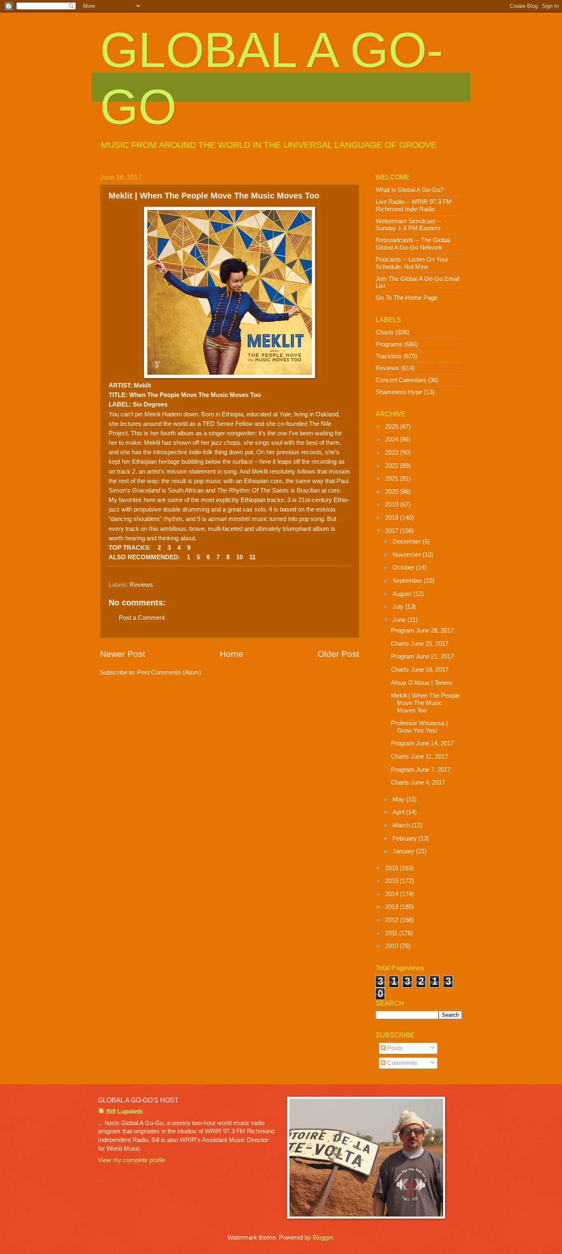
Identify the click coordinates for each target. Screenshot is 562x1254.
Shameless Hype (399, 392)
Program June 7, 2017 (421, 769)
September (408, 580)
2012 (392, 920)
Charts (385, 332)
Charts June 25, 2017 (419, 643)
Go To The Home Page (406, 297)
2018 (392, 517)
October (404, 567)
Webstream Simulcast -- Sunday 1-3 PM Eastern (408, 225)
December (407, 541)
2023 (392, 452)
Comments (401, 1063)
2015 (392, 881)
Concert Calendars (401, 380)
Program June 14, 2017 (422, 743)
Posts (394, 1048)
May (399, 799)
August (402, 594)
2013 (392, 907)
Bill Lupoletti (124, 1111)
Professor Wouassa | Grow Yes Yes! (419, 727)
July (398, 606)
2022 (392, 465)
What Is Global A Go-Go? (410, 190)
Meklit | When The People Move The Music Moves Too (425, 702)
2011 (392, 933)
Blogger (323, 1237)
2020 (392, 491)
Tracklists (389, 356)
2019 (392, 504)
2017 (392, 531)
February (405, 838)
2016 (392, 868)
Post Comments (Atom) (169, 672)
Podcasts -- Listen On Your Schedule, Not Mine (412, 263)
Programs (389, 344)
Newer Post (122, 654)
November (407, 554)
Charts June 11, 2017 (419, 756)
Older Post (338, 654)
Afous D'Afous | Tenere (422, 683)
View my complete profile (131, 1160)
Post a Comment (142, 617)
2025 (392, 426)
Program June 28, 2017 (422, 630)
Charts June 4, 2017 (418, 782)
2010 (392, 946)
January (404, 851)
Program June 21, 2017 (422, 656)
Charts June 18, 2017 (419, 669)
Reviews (141, 584)
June (399, 619)
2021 (392, 478)
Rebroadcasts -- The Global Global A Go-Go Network (413, 244)
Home (231, 654)
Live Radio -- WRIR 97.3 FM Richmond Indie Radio (414, 205)
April (399, 812)
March (401, 825)
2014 (392, 894)
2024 (392, 439)
